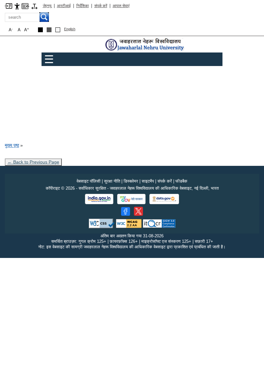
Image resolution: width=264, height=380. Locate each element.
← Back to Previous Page (33, 162)
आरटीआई (64, 6)
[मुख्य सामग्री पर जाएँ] (8, 5)
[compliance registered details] (159, 223)
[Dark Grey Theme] (49, 29)
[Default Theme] (57, 29)
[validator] (102, 223)
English (69, 29)
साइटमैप (148, 181)
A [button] (26, 30)
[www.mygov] (131, 199)
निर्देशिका (82, 6)
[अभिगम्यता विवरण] (17, 6)
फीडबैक (181, 181)
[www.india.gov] (99, 199)
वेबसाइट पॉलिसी (88, 181)
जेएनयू (47, 6)
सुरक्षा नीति (112, 181)
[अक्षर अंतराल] (34, 6)
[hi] (145, 45)
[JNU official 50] (138, 211)
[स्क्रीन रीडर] (25, 5)
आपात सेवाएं (121, 6)
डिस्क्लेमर (131, 181)
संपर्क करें (100, 6)
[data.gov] (164, 199)
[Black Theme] (40, 29)
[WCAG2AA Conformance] (129, 223)
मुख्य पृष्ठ (12, 145)
